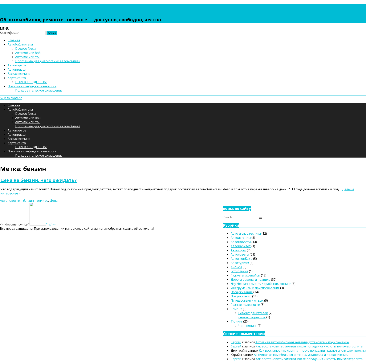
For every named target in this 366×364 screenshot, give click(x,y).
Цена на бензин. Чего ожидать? (38, 180)
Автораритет (241, 246)
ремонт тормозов (252, 317)
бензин (28, 200)
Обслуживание (242, 292)
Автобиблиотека (20, 44)
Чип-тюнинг (247, 325)
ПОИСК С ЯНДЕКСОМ (31, 82)
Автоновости (10, 200)
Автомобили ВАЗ (28, 53)
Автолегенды (241, 238)
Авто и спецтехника (246, 233)
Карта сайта (17, 78)
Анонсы (236, 267)
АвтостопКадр (241, 258)
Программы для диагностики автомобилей (47, 61)
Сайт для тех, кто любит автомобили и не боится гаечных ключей (105, 8)
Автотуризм (240, 263)
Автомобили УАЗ (27, 57)
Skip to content (11, 98)
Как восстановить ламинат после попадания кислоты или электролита (309, 346)
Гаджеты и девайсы (245, 275)
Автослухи (238, 250)
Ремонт (236, 309)
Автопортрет (18, 65)
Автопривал (17, 69)
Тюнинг (236, 321)
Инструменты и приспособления (255, 288)
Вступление (239, 271)
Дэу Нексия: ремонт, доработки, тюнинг (261, 284)
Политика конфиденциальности (32, 86)
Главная (14, 40)
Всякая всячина (19, 74)
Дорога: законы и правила (250, 279)
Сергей (236, 342)
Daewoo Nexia (25, 48)
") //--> (50, 224)
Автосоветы (240, 254)
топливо (41, 200)
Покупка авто (241, 296)
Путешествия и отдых (247, 300)
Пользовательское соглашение (39, 90)
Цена (54, 200)
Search (5, 33)
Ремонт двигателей (253, 313)
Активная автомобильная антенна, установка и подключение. (302, 342)
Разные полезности (245, 305)
